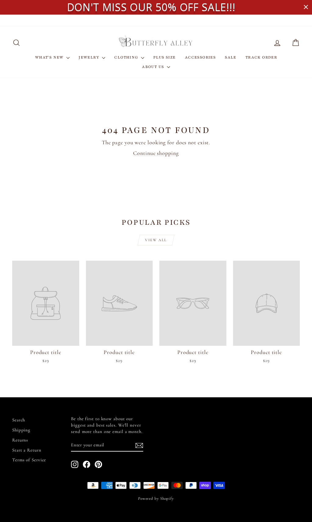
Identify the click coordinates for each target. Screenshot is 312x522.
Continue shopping (156, 153)
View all (156, 240)
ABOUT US (153, 66)
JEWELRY (90, 57)
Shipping (21, 430)
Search (18, 420)
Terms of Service (29, 460)
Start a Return (26, 450)
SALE (230, 57)
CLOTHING (127, 57)
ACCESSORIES (200, 57)
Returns (20, 440)
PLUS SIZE (164, 57)
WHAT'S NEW (50, 57)
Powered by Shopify (156, 498)
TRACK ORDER (261, 57)
